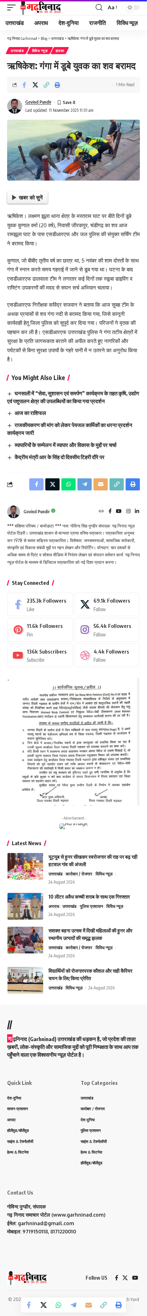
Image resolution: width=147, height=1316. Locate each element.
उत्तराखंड (17, 50)
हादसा (60, 50)
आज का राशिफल (30, 413)
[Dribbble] (107, 655)
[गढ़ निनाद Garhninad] (40, 7)
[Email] (88, 1304)
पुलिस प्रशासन (91, 906)
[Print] (57, 84)
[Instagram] (128, 511)
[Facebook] (110, 511)
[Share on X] (35, 84)
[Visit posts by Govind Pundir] (14, 106)
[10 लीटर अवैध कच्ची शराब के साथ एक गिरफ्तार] (25, 906)
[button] (13, 7)
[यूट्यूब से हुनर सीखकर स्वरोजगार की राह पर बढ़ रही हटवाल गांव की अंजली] (25, 866)
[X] (107, 604)
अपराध (54, 906)
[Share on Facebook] (24, 84)
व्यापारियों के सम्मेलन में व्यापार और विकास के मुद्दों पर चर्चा (65, 445)
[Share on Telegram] (73, 1304)
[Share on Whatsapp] (58, 1304)
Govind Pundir (38, 102)
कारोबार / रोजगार (79, 874)
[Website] (101, 511)
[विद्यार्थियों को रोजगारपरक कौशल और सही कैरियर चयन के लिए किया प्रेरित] (25, 980)
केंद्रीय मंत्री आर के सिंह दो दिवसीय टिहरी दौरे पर (60, 457)
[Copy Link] (46, 84)
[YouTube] (118, 511)
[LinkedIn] (137, 511)
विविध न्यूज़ (40, 50)
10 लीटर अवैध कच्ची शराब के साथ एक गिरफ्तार (89, 897)
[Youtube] (40, 655)
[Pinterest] (40, 629)
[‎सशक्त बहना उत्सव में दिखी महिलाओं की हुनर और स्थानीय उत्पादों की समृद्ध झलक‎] (25, 940)
